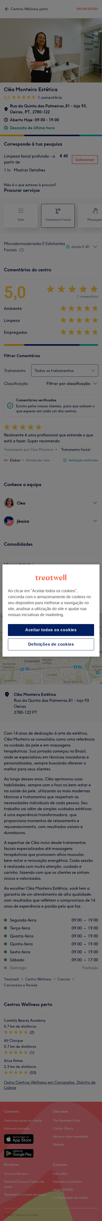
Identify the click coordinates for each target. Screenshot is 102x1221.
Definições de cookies (51, 644)
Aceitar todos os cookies (51, 630)
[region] (50, 610)
